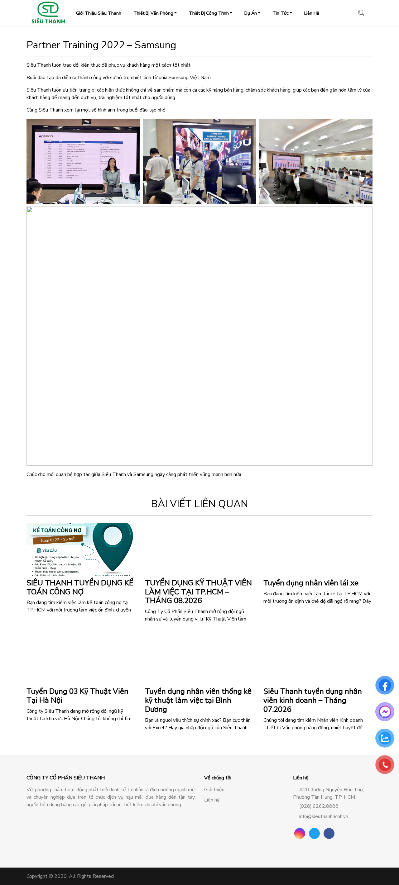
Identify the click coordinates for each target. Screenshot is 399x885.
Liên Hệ (311, 13)
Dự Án (250, 13)
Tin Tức (280, 13)
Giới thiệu (214, 789)
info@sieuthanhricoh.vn (323, 816)
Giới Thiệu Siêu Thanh (98, 13)
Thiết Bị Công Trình (209, 13)
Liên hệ (212, 800)
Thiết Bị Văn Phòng (153, 13)
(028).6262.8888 (319, 806)
